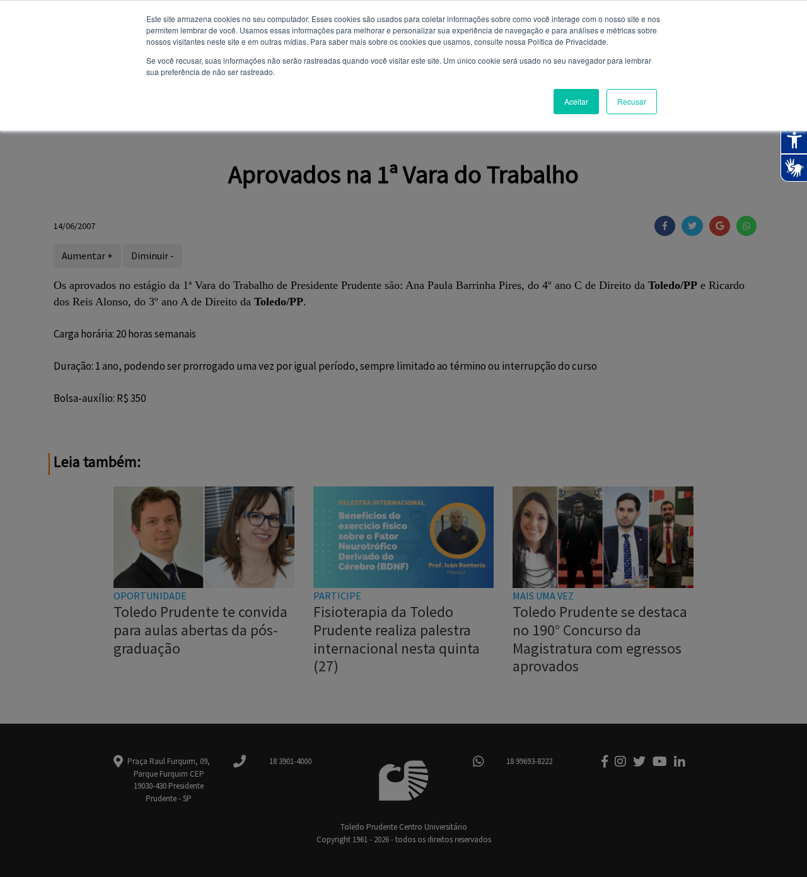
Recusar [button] (631, 101)
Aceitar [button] (576, 101)
